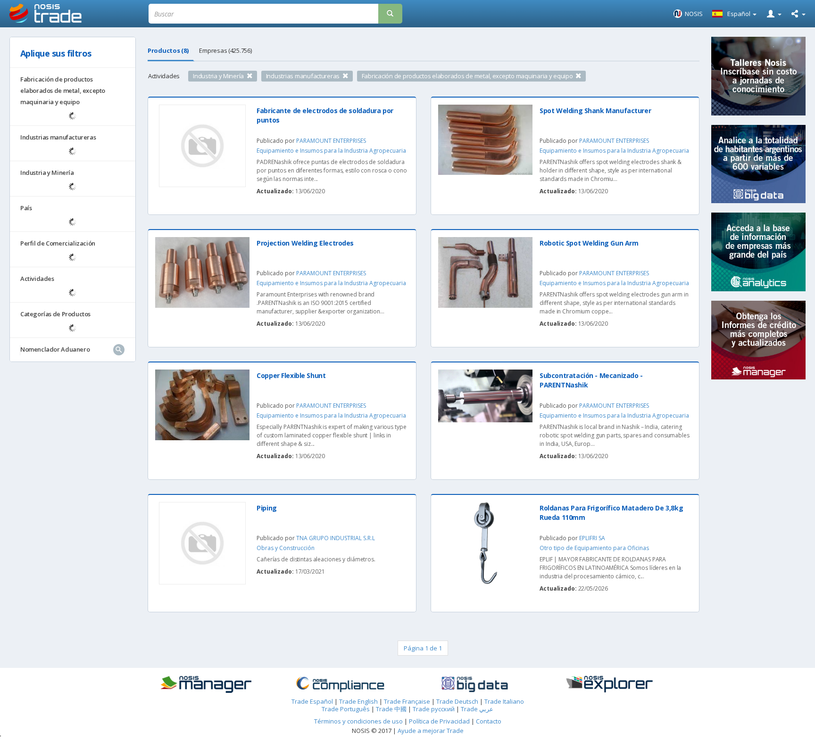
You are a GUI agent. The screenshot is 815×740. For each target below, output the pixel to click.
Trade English (358, 701)
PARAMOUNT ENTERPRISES (331, 141)
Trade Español (312, 701)
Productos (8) (168, 50)
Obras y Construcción (286, 548)
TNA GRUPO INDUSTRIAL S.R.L (335, 538)
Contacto (488, 721)
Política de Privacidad (440, 721)
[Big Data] (474, 684)
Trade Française (407, 701)
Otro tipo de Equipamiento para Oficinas (594, 548)
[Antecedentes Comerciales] (205, 684)
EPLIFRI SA (592, 538)
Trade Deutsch (457, 701)
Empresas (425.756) (225, 50)
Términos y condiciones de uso (358, 721)
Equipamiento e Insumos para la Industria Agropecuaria (331, 151)
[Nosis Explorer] (609, 684)
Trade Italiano (504, 701)
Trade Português (346, 709)
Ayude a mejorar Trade (431, 730)
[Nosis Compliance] (340, 684)
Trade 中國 (391, 709)
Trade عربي (477, 709)
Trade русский (434, 709)
